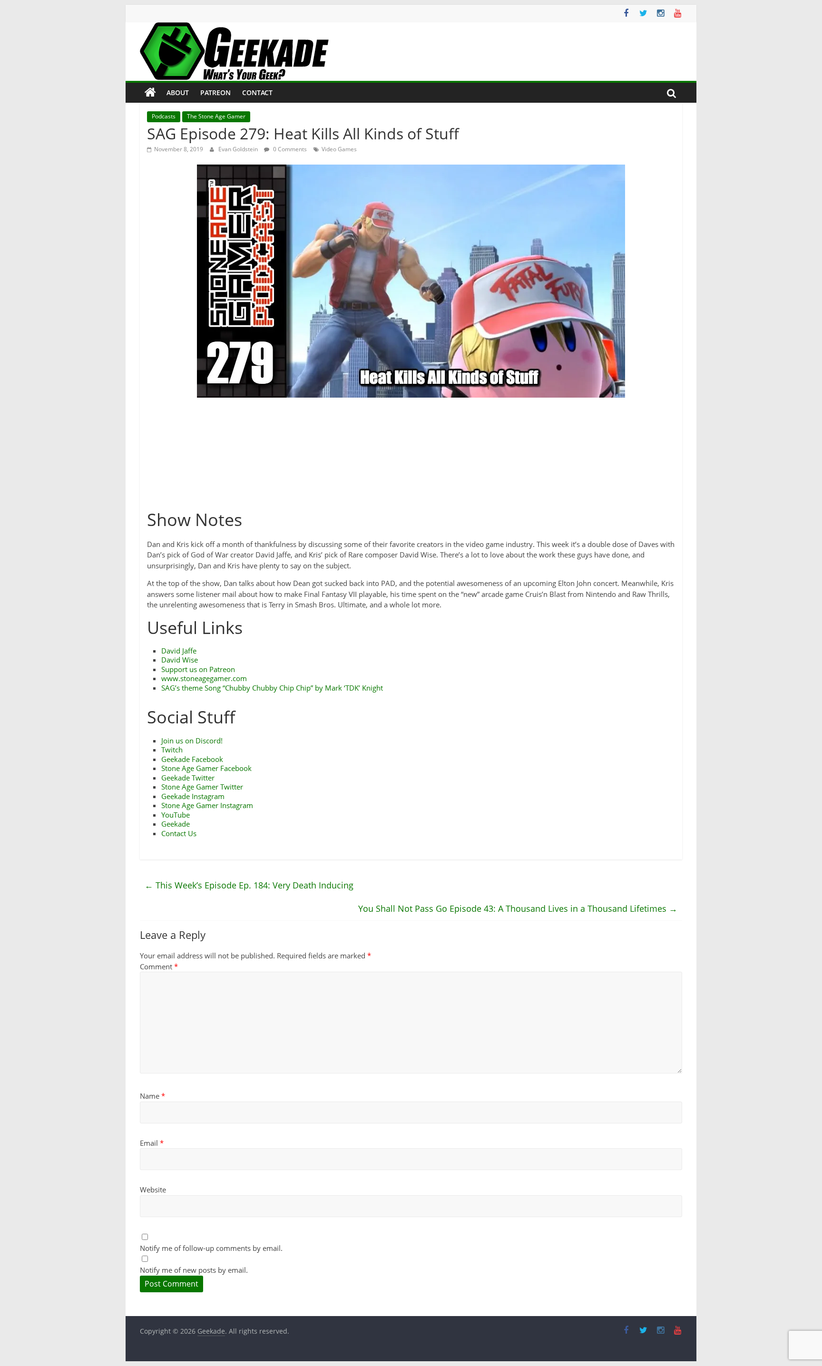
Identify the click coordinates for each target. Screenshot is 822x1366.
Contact (257, 92)
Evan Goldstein (238, 149)
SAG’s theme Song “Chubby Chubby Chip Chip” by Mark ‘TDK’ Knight (272, 688)
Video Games (339, 149)
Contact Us (178, 833)
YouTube (175, 815)
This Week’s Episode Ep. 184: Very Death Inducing (249, 885)
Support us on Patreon (198, 669)
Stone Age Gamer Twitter (202, 786)
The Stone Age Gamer (216, 116)
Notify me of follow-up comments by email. (211, 1248)
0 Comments (289, 149)
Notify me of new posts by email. (194, 1270)
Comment (159, 966)
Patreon (215, 92)
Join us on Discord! (192, 740)
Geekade (175, 824)
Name (152, 1096)
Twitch (172, 749)
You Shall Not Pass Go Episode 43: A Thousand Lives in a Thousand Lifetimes (517, 908)
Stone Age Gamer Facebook (206, 768)
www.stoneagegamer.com (204, 678)
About (177, 92)
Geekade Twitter (188, 777)
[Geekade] (150, 93)
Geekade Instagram (193, 796)
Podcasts (164, 116)
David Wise (179, 659)
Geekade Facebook (192, 759)
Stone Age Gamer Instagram (207, 805)
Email (152, 1143)
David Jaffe (178, 650)
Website (153, 1189)
